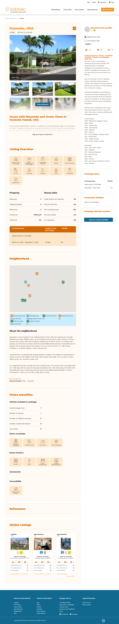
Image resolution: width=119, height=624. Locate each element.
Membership (18, 611)
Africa (38, 605)
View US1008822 (70, 576)
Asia (38, 602)
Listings (16, 602)
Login (112, 2)
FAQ (15, 613)
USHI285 (21, 18)
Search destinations (11, 18)
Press (61, 611)
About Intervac (18, 609)
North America (41, 611)
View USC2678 (24, 573)
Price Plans (17, 605)
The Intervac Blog (65, 602)
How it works (18, 607)
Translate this (16, 379)
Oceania (39, 609)
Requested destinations (16, 573)
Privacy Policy (86, 605)
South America (41, 613)
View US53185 (48, 573)
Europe (39, 607)
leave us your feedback (67, 609)
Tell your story (64, 607)
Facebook (65, 614)
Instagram (75, 614)
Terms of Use (86, 602)
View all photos (42, 104)
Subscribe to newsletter (67, 605)
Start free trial (107, 9)
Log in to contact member (98, 220)
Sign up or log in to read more (42, 134)
